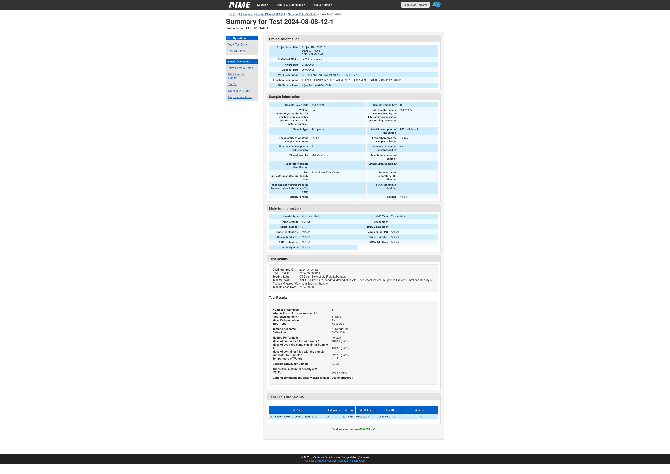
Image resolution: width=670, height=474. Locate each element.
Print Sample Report (236, 76)
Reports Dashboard (240, 97)
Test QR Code (237, 51)
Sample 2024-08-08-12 (302, 14)
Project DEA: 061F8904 (270, 14)
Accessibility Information (351, 460)
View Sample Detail (240, 68)
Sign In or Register (415, 5)
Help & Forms (321, 5)
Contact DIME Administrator (320, 460)
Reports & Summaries (290, 5)
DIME (232, 14)
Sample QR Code (239, 91)
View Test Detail (238, 44)
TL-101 (232, 84)
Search (262, 5)
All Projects (246, 14)
